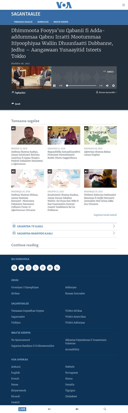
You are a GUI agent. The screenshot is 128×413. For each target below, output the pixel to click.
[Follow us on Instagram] (28, 268)
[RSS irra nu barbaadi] (57, 268)
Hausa (14, 384)
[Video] (77, 409)
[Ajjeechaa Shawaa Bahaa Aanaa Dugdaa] (100, 135)
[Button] (15, 104)
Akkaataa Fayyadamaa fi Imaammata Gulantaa (85, 342)
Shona (68, 378)
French (15, 378)
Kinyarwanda (18, 390)
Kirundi (15, 396)
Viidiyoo (16, 322)
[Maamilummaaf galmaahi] (50, 268)
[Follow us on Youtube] (21, 268)
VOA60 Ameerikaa (75, 316)
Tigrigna (70, 390)
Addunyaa (70, 287)
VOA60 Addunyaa (75, 322)
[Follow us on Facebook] (14, 268)
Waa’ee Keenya (61, 22)
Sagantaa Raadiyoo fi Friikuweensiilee (32, 346)
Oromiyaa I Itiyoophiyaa (25, 287)
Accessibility (72, 349)
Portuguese (71, 372)
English (15, 372)
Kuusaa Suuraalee (75, 293)
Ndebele (69, 366)
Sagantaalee (18, 316)
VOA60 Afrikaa (73, 310)
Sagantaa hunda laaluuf (105, 215)
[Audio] (49, 409)
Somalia (69, 384)
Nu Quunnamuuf (20, 340)
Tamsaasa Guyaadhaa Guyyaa (27, 310)
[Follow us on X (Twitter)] (36, 268)
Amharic (16, 366)
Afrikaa (15, 293)
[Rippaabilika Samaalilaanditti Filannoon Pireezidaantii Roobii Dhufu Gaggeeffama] (64, 135)
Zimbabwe (71, 396)
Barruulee (43, 22)
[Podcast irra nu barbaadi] (43, 268)
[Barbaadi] (105, 409)
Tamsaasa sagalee (23, 22)
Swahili (15, 402)
